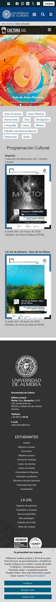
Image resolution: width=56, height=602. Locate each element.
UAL (3, 23)
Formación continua (26, 459)
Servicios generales (27, 513)
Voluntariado (26, 489)
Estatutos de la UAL (26, 522)
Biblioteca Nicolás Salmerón (26, 480)
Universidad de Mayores (26, 472)
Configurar (27, 583)
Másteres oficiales (26, 446)
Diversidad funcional (26, 484)
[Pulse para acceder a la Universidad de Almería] (26, 370)
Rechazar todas (27, 590)
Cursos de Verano (26, 468)
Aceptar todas (28, 596)
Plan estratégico (26, 518)
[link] (49, 3)
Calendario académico (26, 476)
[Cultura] (13, 29)
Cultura (10, 23)
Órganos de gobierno (26, 505)
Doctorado (26, 451)
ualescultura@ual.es (20, 424)
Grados (26, 442)
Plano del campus (26, 526)
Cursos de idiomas (26, 463)
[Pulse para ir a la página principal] (15, 14)
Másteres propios (26, 455)
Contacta (49, 3)
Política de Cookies (35, 575)
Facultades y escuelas (27, 509)
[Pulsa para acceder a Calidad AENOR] (28, 543)
